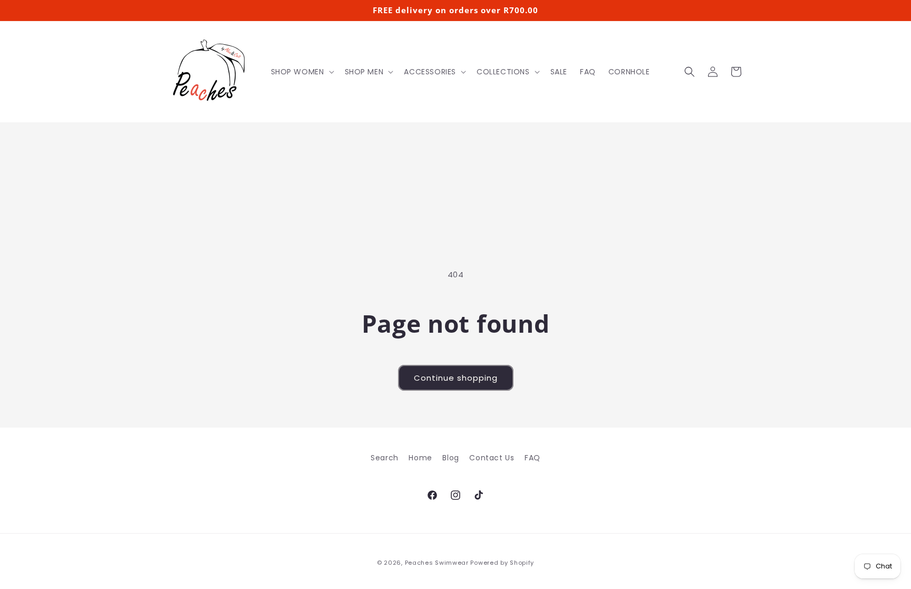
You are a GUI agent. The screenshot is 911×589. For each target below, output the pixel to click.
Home (420, 457)
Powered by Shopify (502, 562)
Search (385, 457)
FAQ (532, 457)
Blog (450, 457)
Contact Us (491, 457)
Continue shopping (456, 377)
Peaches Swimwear (437, 562)
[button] (301, 72)
